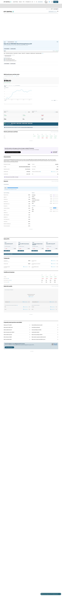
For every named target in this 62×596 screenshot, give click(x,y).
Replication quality (38, 53)
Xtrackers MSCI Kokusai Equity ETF (10, 59)
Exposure (19, 53)
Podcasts (20, 1)
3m (6, 85)
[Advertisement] (31, 5)
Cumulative (52, 100)
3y (11, 85)
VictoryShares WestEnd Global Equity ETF (11, 60)
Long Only (56, 164)
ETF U (24, 1)
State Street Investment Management (24, 166)
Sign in (52, 2)
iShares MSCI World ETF (9, 58)
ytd (9, 85)
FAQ (42, 53)
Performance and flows (9, 53)
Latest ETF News (15, 1)
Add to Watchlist (7, 48)
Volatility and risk (32, 53)
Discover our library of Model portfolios (27, 127)
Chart (4, 53)
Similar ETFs (23, 53)
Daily (57, 100)
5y (13, 85)
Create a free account (56, 2)
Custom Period (17, 85)
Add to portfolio (13, 48)
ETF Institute (27, 1)
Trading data (28, 53)
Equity (57, 169)
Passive (29, 164)
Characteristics (15, 53)
